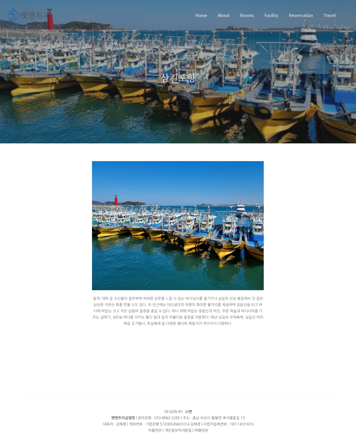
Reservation (301, 15)
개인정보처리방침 (178, 430)
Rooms (247, 15)
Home (201, 15)
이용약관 (155, 430)
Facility (271, 15)
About (224, 15)
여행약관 (201, 430)
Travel (329, 15)
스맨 (188, 411)
